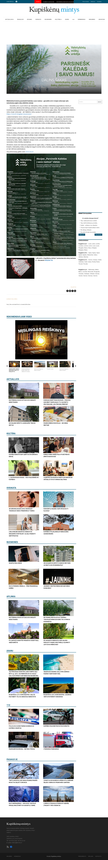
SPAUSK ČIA (49, 260)
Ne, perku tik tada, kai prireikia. (88, 232)
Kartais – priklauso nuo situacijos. (89, 225)
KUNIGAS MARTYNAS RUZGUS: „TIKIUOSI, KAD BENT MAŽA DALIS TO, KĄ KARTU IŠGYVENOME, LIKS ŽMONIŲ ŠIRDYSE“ (64, 2)
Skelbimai (9, 856)
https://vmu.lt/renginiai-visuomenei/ (19, 114)
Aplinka (11, 596)
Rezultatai (98, 234)
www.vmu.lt (29, 152)
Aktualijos (13, 379)
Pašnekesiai (17, 856)
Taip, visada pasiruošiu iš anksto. (89, 220)
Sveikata (11, 488)
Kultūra (11, 433)
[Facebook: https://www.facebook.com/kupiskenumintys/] (16, 1)
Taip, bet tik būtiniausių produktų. (89, 223)
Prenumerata (85, 1)
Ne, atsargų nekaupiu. (86, 230)
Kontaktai (99, 1)
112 (8, 705)
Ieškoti (99, 102)
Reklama (93, 1)
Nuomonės (12, 542)
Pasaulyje (12, 759)
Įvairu (10, 651)
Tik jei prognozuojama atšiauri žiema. (90, 227)
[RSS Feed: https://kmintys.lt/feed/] (8, 847)
